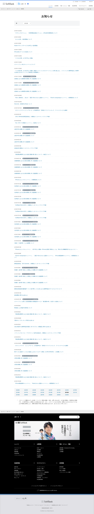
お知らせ (18, 8)
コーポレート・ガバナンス (20, 475)
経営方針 (16, 467)
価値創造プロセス (41, 470)
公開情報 (39, 457)
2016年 (34, 392)
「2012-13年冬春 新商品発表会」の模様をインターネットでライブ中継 (31, 116)
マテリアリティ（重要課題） (43, 472)
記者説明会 (16, 453)
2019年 (75, 390)
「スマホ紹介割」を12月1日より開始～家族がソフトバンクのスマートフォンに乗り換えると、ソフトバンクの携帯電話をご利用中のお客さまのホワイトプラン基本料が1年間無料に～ (46, 71)
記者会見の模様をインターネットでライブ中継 (25, 148)
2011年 (75, 392)
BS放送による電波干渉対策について (23, 308)
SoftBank (8, 4)
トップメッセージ (41, 467)
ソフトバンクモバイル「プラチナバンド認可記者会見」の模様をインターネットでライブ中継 (37, 333)
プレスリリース (17, 448)
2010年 (18, 395)
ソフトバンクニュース (19, 455)
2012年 (67, 392)
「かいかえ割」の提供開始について (23, 39)
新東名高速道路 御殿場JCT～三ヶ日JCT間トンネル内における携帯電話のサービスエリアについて (38, 289)
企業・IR (8, 8)
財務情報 (16, 470)
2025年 (26, 390)
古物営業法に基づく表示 (56, 505)
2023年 (42, 390)
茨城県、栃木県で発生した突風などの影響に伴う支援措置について (30, 270)
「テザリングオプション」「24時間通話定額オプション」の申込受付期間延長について (35, 33)
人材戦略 (61, 451)
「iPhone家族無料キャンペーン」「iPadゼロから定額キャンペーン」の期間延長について (36, 383)
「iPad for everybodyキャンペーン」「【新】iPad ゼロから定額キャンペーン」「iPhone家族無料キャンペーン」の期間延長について (46, 256)
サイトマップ (64, 505)
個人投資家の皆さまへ (19, 472)
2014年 (50, 392)
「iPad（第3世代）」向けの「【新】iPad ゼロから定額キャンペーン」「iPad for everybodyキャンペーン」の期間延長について (46, 97)
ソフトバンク (47, 502)
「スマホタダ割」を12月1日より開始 (23, 58)
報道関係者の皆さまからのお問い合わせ (48, 490)
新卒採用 (61, 467)
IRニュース (16, 477)
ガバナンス (39, 453)
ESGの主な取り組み (41, 474)
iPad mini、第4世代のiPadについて (23, 104)
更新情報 (16, 451)
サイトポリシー (47, 505)
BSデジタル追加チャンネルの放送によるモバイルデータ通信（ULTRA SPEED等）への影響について (38, 352)
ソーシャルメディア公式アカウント (39, 485)
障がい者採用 (62, 470)
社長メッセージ (40, 448)
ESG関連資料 (40, 475)
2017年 (26, 392)
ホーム (4, 8)
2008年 (34, 395)
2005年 (58, 395)
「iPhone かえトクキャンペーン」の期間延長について (27, 179)
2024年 (34, 390)
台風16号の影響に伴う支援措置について (24, 129)
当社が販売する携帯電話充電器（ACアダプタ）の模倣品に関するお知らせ (32, 326)
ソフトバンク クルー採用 (65, 472)
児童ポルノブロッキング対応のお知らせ (24, 320)
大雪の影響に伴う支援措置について (23, 358)
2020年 (67, 390)
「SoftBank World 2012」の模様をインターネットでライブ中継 (30, 205)
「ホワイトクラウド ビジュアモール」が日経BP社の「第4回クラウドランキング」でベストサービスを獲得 (41, 345)
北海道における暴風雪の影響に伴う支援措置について (27, 78)
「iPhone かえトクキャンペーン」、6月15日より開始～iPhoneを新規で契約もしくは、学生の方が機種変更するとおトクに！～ (46, 249)
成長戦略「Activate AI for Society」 (67, 448)
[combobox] (67, 417)
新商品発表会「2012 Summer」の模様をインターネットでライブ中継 (31, 263)
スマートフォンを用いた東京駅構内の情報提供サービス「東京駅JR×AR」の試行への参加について (38, 301)
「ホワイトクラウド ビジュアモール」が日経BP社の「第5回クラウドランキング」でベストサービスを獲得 (40, 110)
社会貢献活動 (40, 455)
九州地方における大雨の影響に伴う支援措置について (27, 186)
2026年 (18, 390)
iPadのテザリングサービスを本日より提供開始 (26, 45)
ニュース (13, 8)
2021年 (58, 390)
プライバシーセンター (39, 505)
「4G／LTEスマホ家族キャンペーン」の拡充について (27, 123)
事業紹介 (39, 451)
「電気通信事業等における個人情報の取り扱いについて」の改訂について (32, 154)
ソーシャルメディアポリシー (56, 485)
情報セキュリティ (30, 505)
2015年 (42, 392)
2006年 (50, 395)
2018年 (18, 392)
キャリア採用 (62, 468)
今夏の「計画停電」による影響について (24, 243)
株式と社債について (18, 474)
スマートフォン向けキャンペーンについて (24, 64)
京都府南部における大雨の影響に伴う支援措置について (28, 161)
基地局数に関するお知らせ (21, 295)
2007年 (42, 395)
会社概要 (39, 449)
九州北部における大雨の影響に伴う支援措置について (27, 224)
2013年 (58, 392)
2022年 (50, 390)
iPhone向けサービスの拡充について (23, 52)
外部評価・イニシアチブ (42, 477)
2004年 (67, 395)
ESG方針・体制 (40, 468)
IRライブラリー (17, 468)
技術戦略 (61, 449)
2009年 (26, 395)
